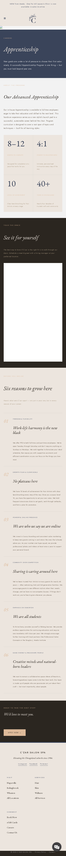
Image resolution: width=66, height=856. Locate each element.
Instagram (22, 764)
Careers (10, 827)
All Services (40, 797)
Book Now (12, 817)
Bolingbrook (13, 787)
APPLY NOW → (14, 732)
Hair (37, 782)
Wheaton (11, 792)
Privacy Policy (40, 852)
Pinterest (44, 764)
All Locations (13, 797)
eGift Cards (12, 822)
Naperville (11, 782)
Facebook (33, 764)
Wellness (39, 792)
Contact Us (12, 832)
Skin (37, 787)
